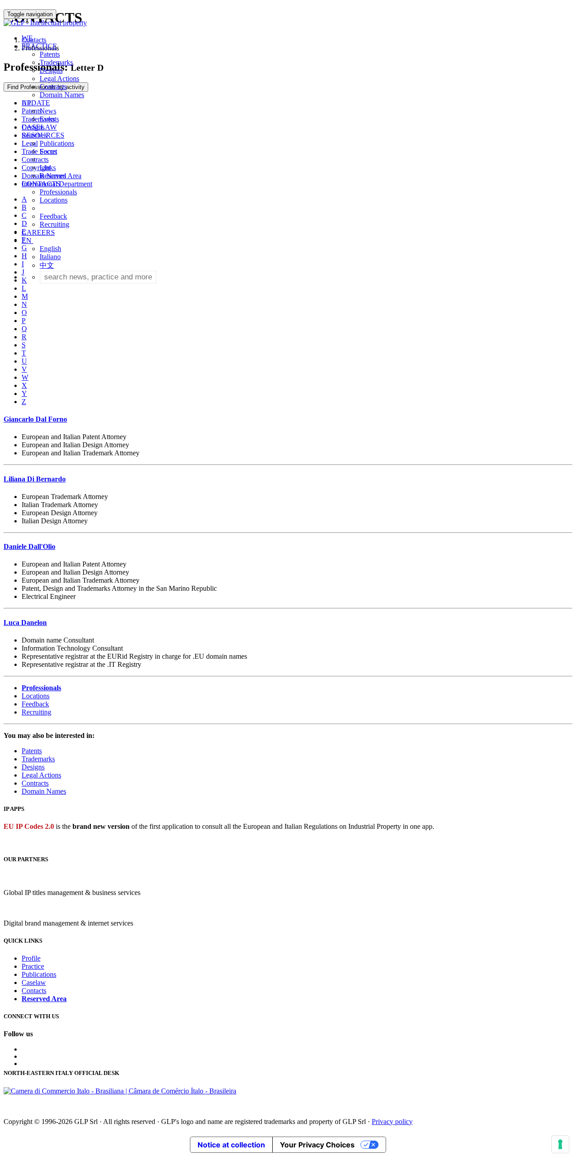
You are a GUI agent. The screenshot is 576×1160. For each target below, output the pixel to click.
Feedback (53, 216)
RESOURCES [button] (43, 135)
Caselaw (34, 982)
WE (27, 38)
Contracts (53, 86)
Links (48, 167)
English (50, 248)
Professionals (58, 192)
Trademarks (56, 62)
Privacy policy (392, 1121)
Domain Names (62, 95)
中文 (47, 265)
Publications (57, 143)
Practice (33, 966)
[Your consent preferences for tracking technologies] (560, 1144)
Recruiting (54, 224)
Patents (50, 54)
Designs (51, 70)
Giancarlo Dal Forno (35, 419)
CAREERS (38, 232)
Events (49, 119)
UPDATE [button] (36, 103)
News (48, 111)
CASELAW (39, 127)
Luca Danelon (25, 622)
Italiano (50, 257)
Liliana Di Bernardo (35, 479)
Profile (31, 958)
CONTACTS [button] (41, 184)
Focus (48, 151)
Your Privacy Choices (317, 1144)
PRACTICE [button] (39, 46)
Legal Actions (59, 78)
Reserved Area (60, 176)
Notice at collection (231, 1144)
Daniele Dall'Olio (29, 546)
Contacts (34, 990)
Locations (54, 200)
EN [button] (27, 240)
